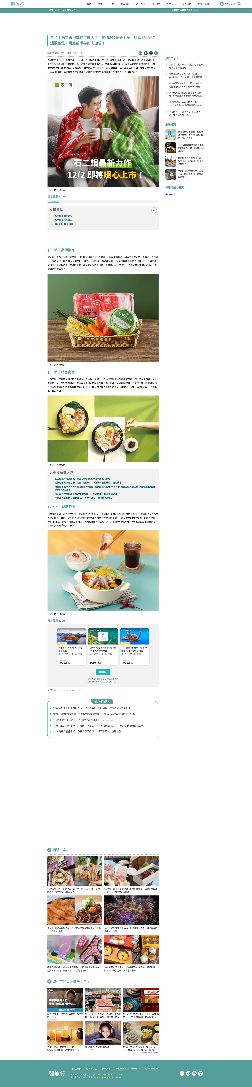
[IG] (188, 1073)
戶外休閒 (140, 4)
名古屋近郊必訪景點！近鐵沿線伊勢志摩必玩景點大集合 (83, 479)
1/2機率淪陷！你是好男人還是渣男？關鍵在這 (77, 720)
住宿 (111, 4)
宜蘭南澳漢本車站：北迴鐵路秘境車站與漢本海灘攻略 (186, 66)
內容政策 (106, 1069)
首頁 (51, 10)
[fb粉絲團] (182, 1073)
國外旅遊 (156, 4)
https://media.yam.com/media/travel (106, 1075)
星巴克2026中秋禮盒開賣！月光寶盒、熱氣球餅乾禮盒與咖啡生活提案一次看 (186, 95)
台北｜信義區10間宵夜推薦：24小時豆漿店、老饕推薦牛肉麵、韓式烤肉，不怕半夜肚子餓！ (141, 1049)
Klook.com (53, 202)
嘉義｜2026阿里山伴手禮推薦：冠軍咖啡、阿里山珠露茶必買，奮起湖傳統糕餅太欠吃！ (99, 726)
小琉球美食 (70, 10)
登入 (226, 4)
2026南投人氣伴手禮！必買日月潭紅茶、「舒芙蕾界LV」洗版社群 (87, 732)
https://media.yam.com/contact (107, 1077)
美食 (100, 4)
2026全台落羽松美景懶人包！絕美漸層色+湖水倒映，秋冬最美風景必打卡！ (93, 708)
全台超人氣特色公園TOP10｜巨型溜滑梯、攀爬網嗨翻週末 (84, 498)
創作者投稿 (76, 1069)
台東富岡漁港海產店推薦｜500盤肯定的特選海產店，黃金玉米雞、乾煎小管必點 (186, 85)
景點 (89, 4)
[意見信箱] (194, 1073)
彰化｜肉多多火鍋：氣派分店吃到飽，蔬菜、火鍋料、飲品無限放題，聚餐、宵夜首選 (103, 1016)
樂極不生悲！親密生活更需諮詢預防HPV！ (65, 1015)
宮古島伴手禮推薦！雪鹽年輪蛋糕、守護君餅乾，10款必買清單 (86, 494)
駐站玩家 (187, 4)
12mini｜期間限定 (64, 224)
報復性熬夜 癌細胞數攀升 (98, 1047)
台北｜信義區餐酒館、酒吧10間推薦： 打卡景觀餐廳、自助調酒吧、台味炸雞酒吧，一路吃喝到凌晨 (141, 1016)
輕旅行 (17, 3)
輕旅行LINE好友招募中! (190, 10)
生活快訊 (171, 4)
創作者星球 (203, 4)
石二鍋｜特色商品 (64, 220)
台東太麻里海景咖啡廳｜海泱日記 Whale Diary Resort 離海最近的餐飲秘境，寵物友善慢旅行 (186, 76)
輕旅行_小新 (78, 53)
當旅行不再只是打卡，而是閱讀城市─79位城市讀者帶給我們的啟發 (88, 483)
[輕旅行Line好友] (200, 1073)
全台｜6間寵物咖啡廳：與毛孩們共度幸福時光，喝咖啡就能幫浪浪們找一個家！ (95, 714)
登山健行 (125, 4)
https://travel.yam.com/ (70, 690)
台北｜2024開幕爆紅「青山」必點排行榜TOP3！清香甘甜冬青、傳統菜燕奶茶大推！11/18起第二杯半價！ (64, 1049)
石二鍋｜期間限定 (64, 216)
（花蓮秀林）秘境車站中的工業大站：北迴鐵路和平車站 (185, 113)
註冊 (233, 4)
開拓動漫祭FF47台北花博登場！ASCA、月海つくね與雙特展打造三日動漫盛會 (186, 104)
